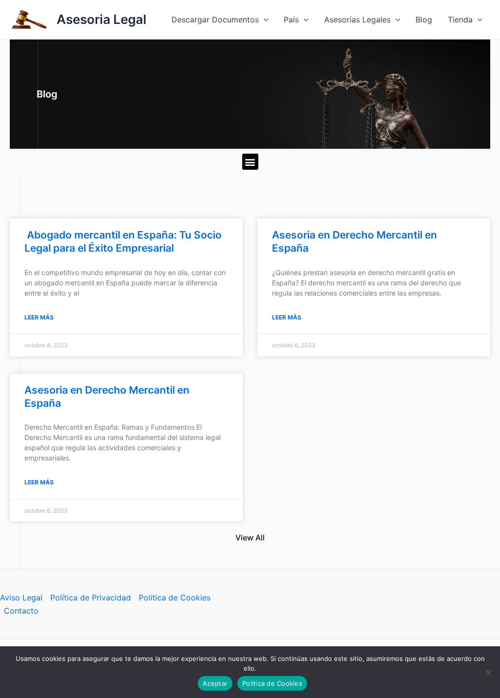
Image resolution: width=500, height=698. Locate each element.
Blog (424, 19)
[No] (488, 672)
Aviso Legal (21, 597)
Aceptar (215, 683)
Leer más (39, 317)
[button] (264, 19)
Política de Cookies (174, 597)
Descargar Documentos (215, 19)
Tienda (460, 19)
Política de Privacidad (90, 597)
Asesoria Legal (101, 19)
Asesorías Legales (357, 19)
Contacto (21, 611)
